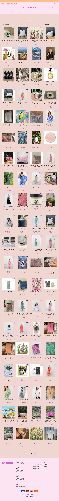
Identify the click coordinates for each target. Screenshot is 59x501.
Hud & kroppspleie (16, 12)
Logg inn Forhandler (14, 3)
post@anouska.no (22, 486)
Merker (46, 12)
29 (31, 453)
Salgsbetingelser (36, 466)
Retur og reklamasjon (36, 462)
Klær (46, 10)
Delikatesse (38, 10)
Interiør (22, 10)
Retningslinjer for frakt (37, 464)
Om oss (3, 3)
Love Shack (15, 10)
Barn (51, 10)
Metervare (40, 12)
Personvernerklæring (36, 468)
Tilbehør (26, 12)
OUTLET (33, 12)
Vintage (30, 10)
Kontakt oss (8, 3)
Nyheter (8, 10)
